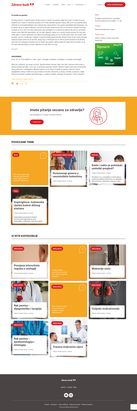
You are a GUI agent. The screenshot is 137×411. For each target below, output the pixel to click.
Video (63, 4)
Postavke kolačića (86, 404)
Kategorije (80, 4)
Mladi (97, 15)
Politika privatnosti (74, 404)
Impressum (53, 404)
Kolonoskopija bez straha (105, 29)
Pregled (97, 26)
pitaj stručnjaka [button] (115, 4)
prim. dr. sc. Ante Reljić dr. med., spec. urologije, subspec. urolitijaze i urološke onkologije (46, 59)
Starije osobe (99, 34)
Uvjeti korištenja (63, 404)
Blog (69, 4)
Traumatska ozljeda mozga (62, 155)
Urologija (18, 249)
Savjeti (47, 4)
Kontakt (47, 404)
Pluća (16, 191)
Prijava (99, 4)
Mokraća (95, 155)
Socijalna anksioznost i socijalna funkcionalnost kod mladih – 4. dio (108, 19)
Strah (16, 155)
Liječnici (56, 4)
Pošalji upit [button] (37, 122)
